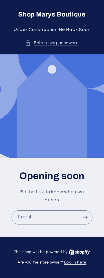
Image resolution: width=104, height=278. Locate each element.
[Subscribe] (85, 217)
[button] (52, 43)
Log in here (75, 262)
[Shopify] (79, 252)
